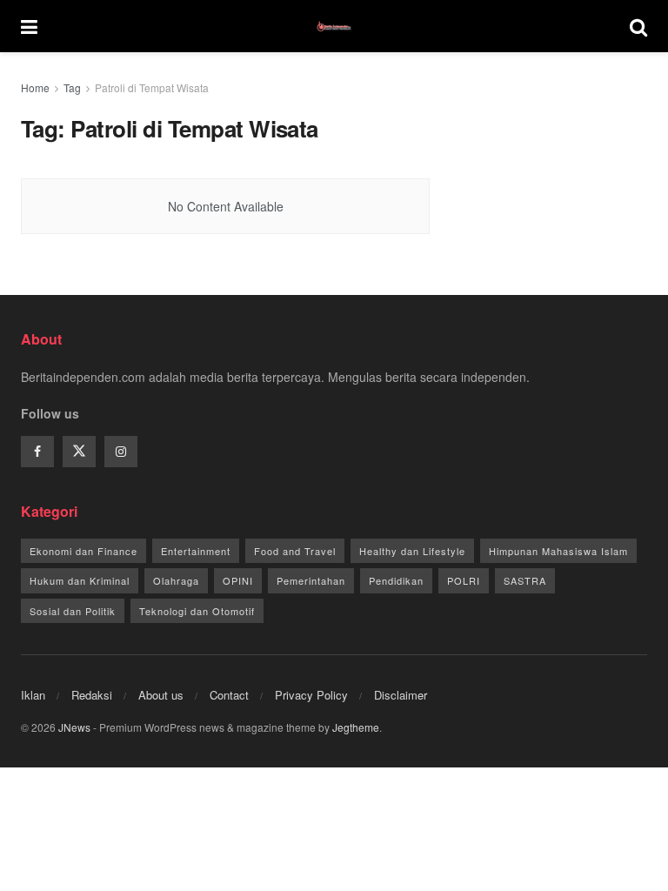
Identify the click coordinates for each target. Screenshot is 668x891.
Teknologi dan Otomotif (197, 611)
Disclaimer (400, 695)
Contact (229, 695)
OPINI (238, 580)
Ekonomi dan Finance (83, 551)
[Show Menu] (29, 26)
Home (35, 87)
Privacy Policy (311, 695)
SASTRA (525, 580)
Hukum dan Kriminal (80, 580)
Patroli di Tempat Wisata (152, 87)
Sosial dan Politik (73, 611)
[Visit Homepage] (334, 26)
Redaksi (91, 695)
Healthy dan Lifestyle (412, 551)
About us (161, 695)
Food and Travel (295, 551)
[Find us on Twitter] (79, 451)
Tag (72, 87)
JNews (74, 727)
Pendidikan (396, 580)
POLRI (463, 580)
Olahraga (176, 580)
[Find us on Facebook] (37, 451)
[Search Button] (638, 26)
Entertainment (195, 551)
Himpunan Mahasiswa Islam (558, 551)
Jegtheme (355, 727)
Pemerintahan (311, 580)
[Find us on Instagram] (120, 451)
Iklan (33, 695)
